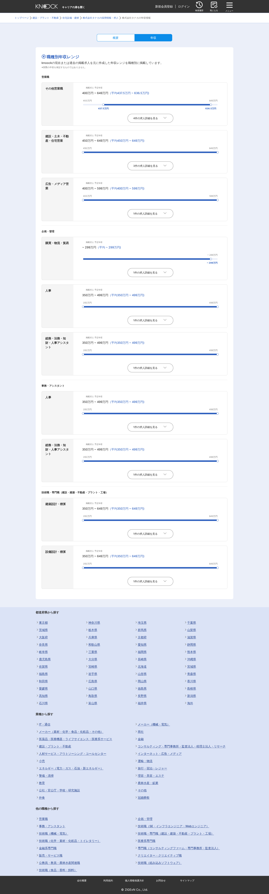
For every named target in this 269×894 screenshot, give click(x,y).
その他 (142, 790)
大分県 (92, 659)
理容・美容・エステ (151, 775)
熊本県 (191, 652)
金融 (141, 739)
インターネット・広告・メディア (160, 753)
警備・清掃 (46, 775)
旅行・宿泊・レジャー (152, 768)
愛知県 (142, 644)
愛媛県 (43, 688)
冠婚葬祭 (144, 797)
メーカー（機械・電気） (154, 724)
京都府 (142, 637)
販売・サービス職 (50, 855)
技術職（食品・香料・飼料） (58, 870)
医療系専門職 (146, 841)
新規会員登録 (164, 6)
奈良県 (43, 644)
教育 (42, 783)
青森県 (191, 674)
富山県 (92, 703)
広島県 (92, 681)
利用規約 (108, 880)
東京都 (43, 622)
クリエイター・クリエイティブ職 (160, 855)
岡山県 (142, 681)
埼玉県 (142, 622)
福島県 (43, 674)
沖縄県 (191, 659)
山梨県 (191, 630)
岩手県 (92, 674)
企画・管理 (145, 819)
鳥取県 (92, 696)
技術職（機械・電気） (53, 833)
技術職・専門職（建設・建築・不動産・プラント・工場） (176, 833)
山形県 (142, 674)
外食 (42, 797)
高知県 (43, 696)
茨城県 (43, 630)
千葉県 (191, 622)
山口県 (92, 688)
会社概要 (82, 880)
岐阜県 (43, 652)
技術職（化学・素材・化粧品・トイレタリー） (69, 841)
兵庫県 (92, 637)
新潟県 (191, 696)
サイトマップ (187, 880)
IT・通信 (44, 724)
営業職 (43, 819)
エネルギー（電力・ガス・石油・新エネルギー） (71, 768)
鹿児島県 (45, 659)
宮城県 (191, 666)
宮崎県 (92, 666)
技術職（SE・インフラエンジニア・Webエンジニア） (173, 826)
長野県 (142, 696)
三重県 (92, 652)
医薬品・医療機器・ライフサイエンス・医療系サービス (75, 739)
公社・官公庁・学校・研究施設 (59, 790)
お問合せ (161, 880)
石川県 (43, 703)
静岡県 (191, 644)
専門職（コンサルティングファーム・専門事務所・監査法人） (179, 848)
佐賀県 (43, 666)
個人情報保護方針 (134, 880)
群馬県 (142, 630)
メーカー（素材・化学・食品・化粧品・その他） (71, 731)
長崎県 (142, 659)
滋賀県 (191, 637)
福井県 (142, 703)
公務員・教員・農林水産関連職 (59, 863)
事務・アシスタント (52, 826)
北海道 (142, 666)
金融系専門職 (48, 848)
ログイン (184, 6)
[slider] (103, 105)
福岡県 (142, 652)
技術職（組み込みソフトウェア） (160, 863)
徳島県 (142, 688)
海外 (190, 703)
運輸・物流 (145, 761)
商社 (141, 731)
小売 (42, 761)
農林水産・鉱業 (148, 783)
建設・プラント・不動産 (55, 746)
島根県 (191, 688)
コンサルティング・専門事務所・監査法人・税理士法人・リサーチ (182, 746)
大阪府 (43, 637)
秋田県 (43, 681)
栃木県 (92, 630)
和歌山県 (94, 644)
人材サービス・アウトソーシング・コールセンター (72, 753)
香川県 (191, 681)
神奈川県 (94, 622)
